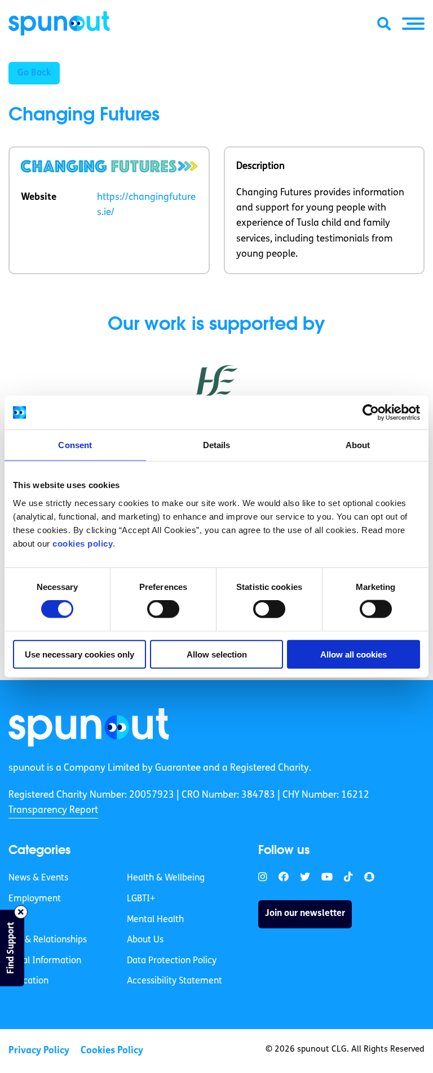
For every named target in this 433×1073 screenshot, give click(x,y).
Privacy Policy (38, 1051)
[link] (88, 727)
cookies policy (82, 543)
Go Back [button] (34, 73)
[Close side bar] (21, 912)
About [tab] (358, 445)
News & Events (38, 878)
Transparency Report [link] (53, 810)
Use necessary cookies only (79, 654)
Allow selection (217, 654)
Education (28, 981)
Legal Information (44, 960)
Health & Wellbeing (166, 878)
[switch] (163, 609)
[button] (413, 23)
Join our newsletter (305, 913)
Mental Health (155, 919)
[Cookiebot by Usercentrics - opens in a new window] (370, 412)
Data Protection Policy (171, 960)
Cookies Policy (112, 1051)
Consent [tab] (75, 445)
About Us (145, 940)
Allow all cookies (353, 654)
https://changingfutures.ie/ (146, 205)
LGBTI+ (141, 899)
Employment (34, 899)
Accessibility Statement (174, 981)
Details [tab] (217, 445)
